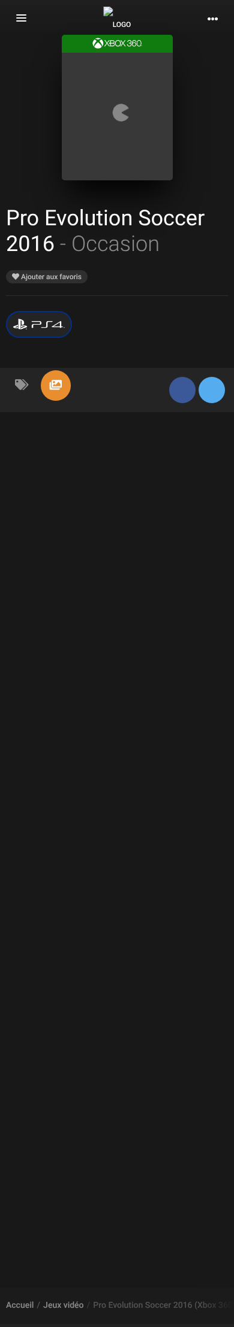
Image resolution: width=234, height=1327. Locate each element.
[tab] (22, 385)
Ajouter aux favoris (50, 277)
